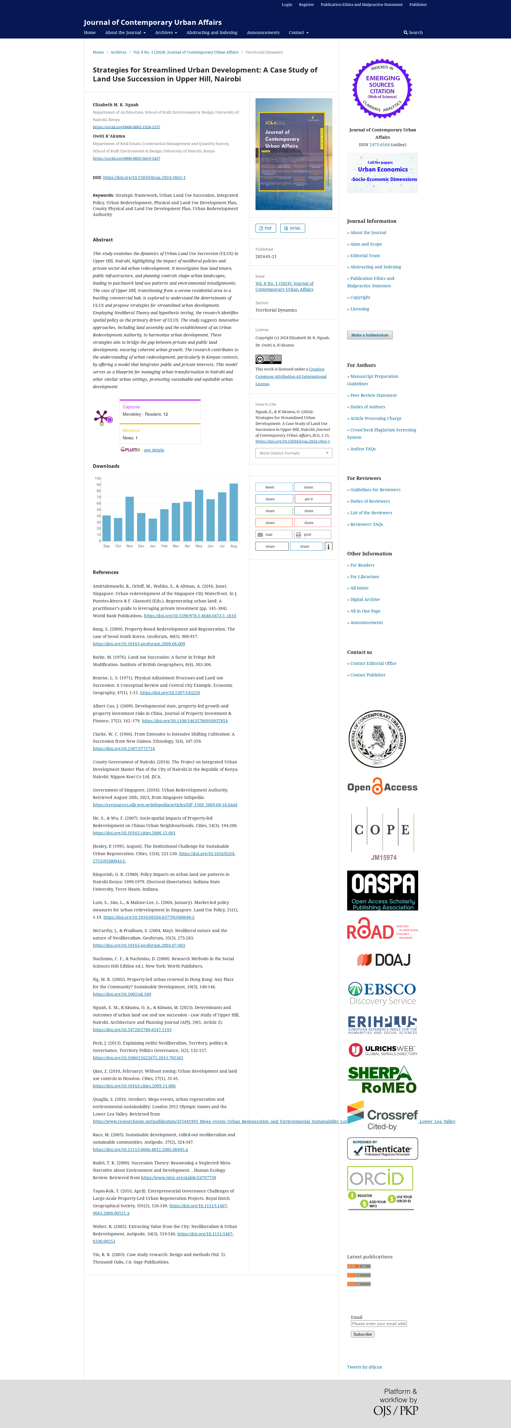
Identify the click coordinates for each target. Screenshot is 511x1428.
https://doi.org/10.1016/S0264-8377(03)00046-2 (149, 917)
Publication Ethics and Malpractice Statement (362, 4)
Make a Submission (370, 335)
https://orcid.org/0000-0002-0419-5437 (126, 158)
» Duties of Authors (366, 407)
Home (90, 32)
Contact (297, 32)
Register (306, 4)
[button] (274, 487)
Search (415, 32)
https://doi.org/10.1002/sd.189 (122, 994)
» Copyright (358, 297)
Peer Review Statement (373, 395)
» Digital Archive (363, 599)
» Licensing (358, 309)
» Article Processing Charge (374, 418)
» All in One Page (364, 611)
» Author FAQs (361, 449)
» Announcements (365, 622)
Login (287, 4)
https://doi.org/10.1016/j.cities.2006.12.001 (134, 833)
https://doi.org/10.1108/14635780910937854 (185, 720)
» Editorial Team (363, 255)
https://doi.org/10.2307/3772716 (124, 748)
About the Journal (123, 32)
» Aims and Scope (364, 244)
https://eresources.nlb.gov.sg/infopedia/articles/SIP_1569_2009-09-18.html (165, 805)
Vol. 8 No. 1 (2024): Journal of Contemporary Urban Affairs (186, 52)
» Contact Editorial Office (372, 663)
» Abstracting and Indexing (374, 267)
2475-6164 (380, 144)
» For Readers (360, 565)
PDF (268, 228)
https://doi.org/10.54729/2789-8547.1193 (132, 1029)
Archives (164, 32)
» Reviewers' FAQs (365, 524)
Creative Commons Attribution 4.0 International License (291, 376)
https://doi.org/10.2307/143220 (170, 692)
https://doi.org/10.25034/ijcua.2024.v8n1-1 (144, 177)
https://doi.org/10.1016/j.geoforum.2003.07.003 (139, 945)
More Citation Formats (280, 453)
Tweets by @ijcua (364, 1367)
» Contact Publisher (366, 675)
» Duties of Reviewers (368, 501)
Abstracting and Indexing (212, 32)
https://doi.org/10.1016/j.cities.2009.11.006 (134, 1086)
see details (154, 450)
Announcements (263, 32)
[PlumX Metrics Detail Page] (101, 417)
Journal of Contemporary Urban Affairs (153, 22)
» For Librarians (363, 576)
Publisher (418, 4)
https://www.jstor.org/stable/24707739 (178, 1177)
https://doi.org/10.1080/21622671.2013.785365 (138, 1057)
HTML (295, 228)
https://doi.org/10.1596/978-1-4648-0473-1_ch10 (190, 615)
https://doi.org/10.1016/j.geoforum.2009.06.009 (139, 644)
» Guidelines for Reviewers (373, 489)
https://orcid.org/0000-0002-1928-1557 (126, 126)
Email (356, 1317)
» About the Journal (366, 232)
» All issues (359, 588)
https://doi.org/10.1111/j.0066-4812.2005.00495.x (140, 1149)
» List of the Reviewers (369, 512)
